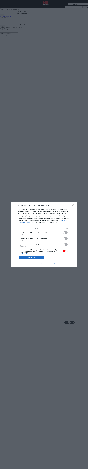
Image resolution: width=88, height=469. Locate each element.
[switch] (65, 232)
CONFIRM (31, 257)
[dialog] (44, 234)
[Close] (73, 205)
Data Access (44, 263)
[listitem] (44, 229)
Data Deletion (34, 263)
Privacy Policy (53, 263)
